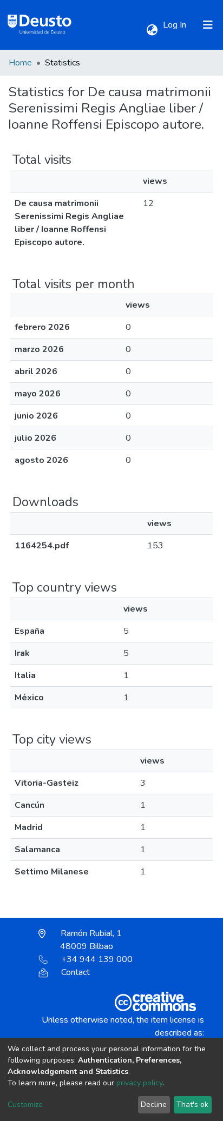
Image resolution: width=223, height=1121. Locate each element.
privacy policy (139, 1083)
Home (20, 63)
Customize (25, 1104)
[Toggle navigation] (208, 25)
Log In (175, 25)
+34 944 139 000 (97, 959)
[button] (152, 30)
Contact (75, 972)
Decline (154, 1104)
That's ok (192, 1104)
